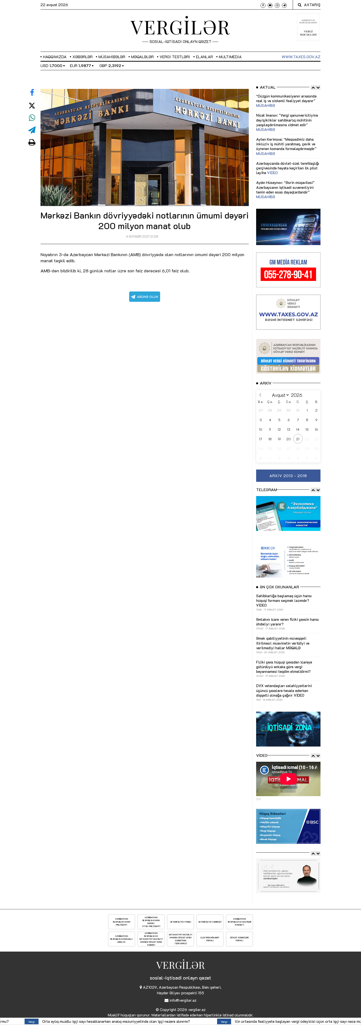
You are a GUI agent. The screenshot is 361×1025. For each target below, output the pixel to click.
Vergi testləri (175, 56)
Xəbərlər (82, 56)
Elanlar (204, 56)
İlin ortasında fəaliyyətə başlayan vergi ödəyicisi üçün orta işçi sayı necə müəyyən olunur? (183, 1021)
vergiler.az (197, 1009)
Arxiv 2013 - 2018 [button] (288, 475)
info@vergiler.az (182, 1000)
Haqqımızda (55, 56)
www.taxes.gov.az (301, 56)
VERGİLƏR (180, 26)
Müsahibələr (111, 56)
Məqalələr (142, 56)
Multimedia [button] (230, 56)
